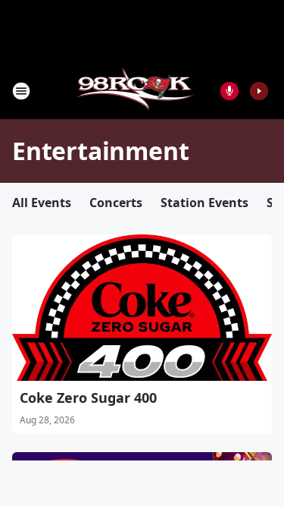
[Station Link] (137, 90)
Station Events (204, 202)
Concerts (115, 202)
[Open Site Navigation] (21, 91)
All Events (41, 202)
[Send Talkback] (229, 91)
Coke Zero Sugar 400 (88, 397)
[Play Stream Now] (259, 91)
